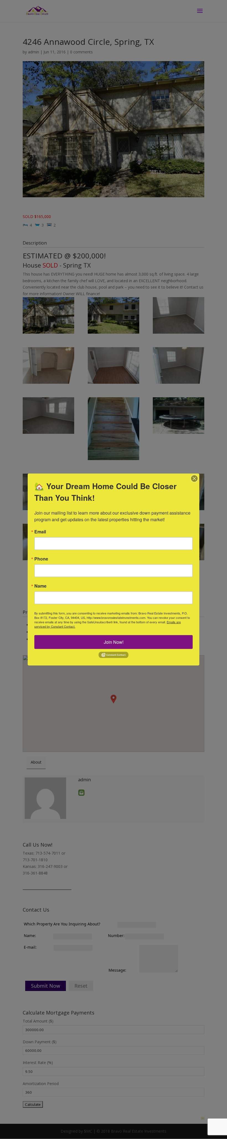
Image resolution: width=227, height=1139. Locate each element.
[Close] (194, 478)
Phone (41, 558)
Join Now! (113, 642)
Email (40, 531)
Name (40, 585)
